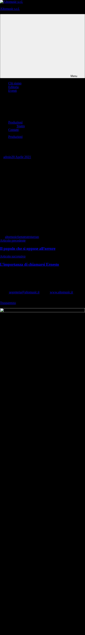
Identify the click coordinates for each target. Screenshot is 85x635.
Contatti (13, 130)
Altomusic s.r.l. (10, 8)
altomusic (11, 237)
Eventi (12, 90)
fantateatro (24, 237)
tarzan (35, 237)
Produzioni (15, 122)
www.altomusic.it (61, 292)
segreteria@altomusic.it (24, 292)
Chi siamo (14, 83)
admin (7, 157)
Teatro (21, 126)
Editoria (13, 87)
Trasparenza (8, 303)
